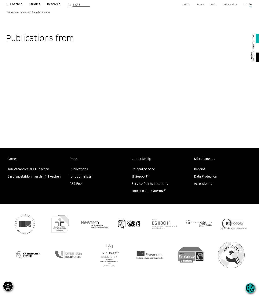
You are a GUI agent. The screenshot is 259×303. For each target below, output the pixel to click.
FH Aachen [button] (15, 4)
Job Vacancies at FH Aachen (28, 169)
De (245, 4)
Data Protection (205, 176)
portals (200, 4)
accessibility (230, 4)
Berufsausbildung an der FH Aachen (34, 176)
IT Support (139, 176)
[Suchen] (69, 4)
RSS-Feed (76, 183)
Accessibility (203, 183)
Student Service (143, 169)
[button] (250, 290)
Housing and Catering (148, 191)
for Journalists (80, 176)
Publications (79, 169)
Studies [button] (34, 4)
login (213, 4)
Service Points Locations (150, 183)
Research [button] (53, 4)
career (185, 4)
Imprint (199, 169)
